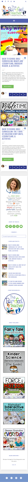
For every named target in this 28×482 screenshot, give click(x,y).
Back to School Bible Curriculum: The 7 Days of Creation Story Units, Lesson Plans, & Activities (12, 134)
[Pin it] (21, 94)
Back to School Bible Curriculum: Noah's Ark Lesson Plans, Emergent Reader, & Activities (12, 62)
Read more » (8, 86)
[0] (24, 59)
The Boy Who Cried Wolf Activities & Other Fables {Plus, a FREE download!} (17, 275)
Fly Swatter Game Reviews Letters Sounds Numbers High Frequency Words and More (16, 283)
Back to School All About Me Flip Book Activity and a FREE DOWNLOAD (17, 267)
